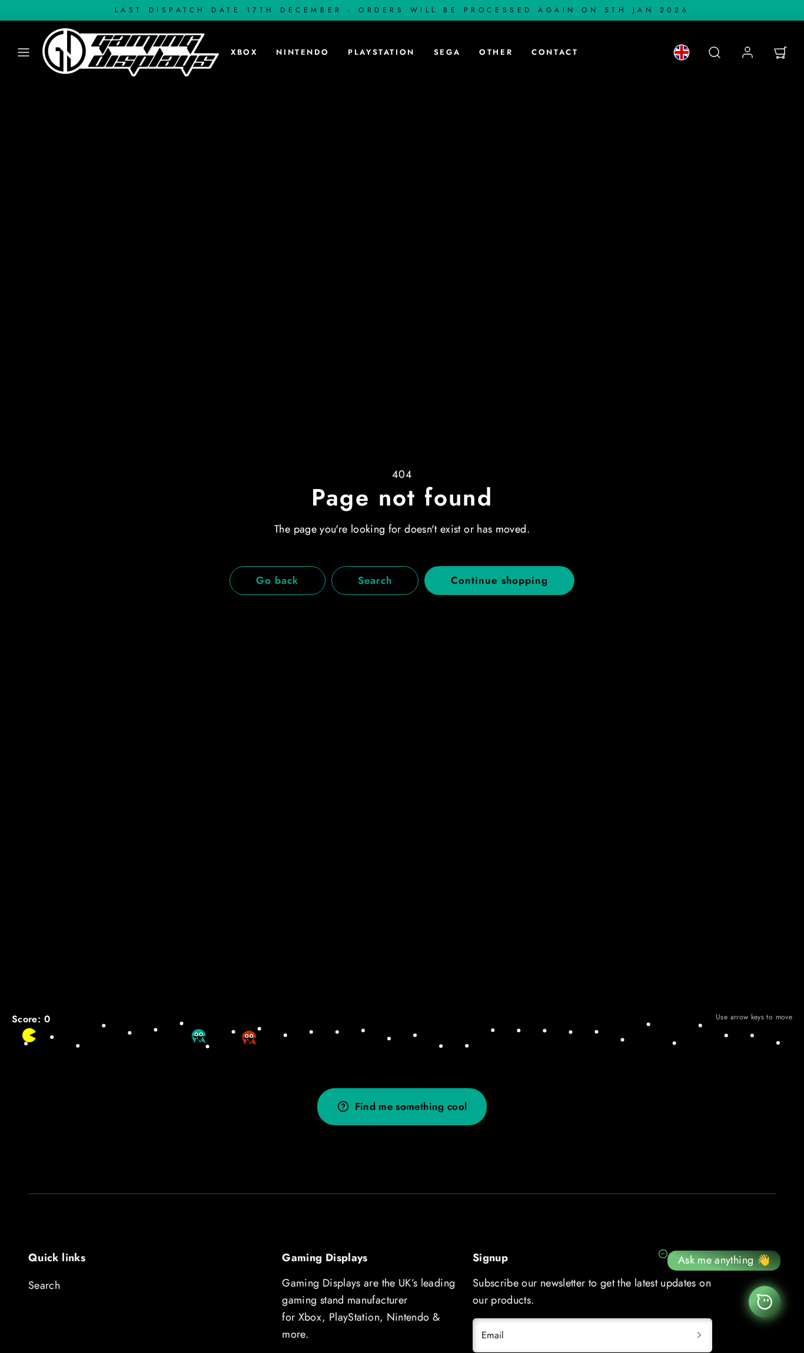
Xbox (244, 52)
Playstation (381, 52)
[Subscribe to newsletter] (699, 1335)
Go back (277, 580)
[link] (681, 52)
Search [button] (375, 580)
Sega (447, 52)
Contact (554, 52)
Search (44, 1285)
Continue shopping (499, 580)
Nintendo (302, 52)
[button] (23, 52)
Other (496, 52)
